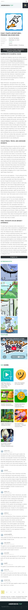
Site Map (12, 606)
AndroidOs (7, 5)
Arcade (10, 41)
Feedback (24, 606)
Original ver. (14, 257)
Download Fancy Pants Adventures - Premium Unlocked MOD (14, 50)
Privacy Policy (17, 606)
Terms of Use (18, 608)
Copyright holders (10, 608)
